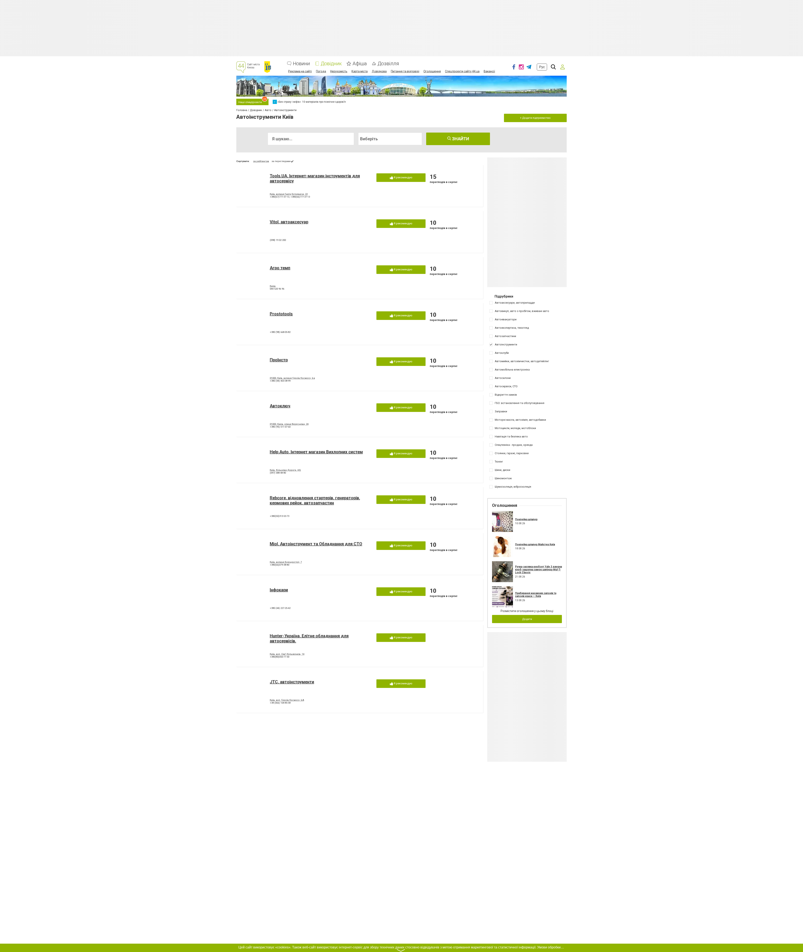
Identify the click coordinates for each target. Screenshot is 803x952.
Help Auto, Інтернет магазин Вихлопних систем (316, 451)
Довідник (331, 63)
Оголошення (432, 71)
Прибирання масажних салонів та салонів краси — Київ (535, 595)
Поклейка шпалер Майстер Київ (535, 544)
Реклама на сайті (300, 71)
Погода (321, 71)
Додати (527, 619)
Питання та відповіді (405, 71)
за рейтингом (261, 161)
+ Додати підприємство (535, 117)
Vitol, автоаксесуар (289, 221)
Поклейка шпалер (526, 519)
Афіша (360, 63)
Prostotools (281, 313)
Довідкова (379, 71)
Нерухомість (338, 71)
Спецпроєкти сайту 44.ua (462, 71)
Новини (301, 63)
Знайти (460, 138)
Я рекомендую (402, 177)
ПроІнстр (279, 359)
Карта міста (360, 71)
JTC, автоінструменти (292, 681)
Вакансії (489, 71)
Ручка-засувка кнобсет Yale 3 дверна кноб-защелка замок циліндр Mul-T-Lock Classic (538, 569)
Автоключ (280, 405)
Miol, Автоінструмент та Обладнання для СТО (316, 543)
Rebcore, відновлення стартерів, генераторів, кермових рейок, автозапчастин (315, 500)
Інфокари (279, 589)
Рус (542, 67)
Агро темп (280, 267)
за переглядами (281, 161)
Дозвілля (388, 63)
